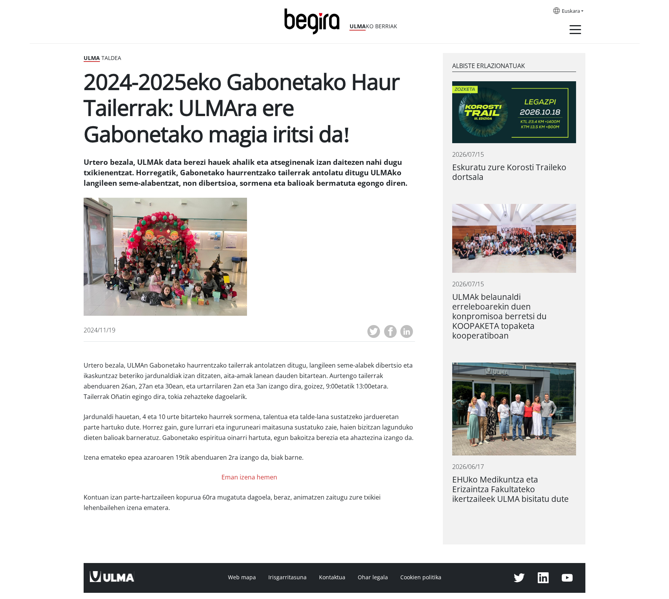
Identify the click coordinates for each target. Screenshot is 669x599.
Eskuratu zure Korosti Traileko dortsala (509, 172)
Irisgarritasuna (287, 577)
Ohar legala (373, 577)
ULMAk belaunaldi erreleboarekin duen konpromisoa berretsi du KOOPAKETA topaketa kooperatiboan (499, 316)
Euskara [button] (571, 11)
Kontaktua (332, 577)
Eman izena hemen (249, 477)
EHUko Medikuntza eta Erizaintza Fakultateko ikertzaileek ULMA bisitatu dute (510, 489)
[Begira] (314, 20)
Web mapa (242, 577)
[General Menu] (575, 31)
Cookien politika (420, 577)
